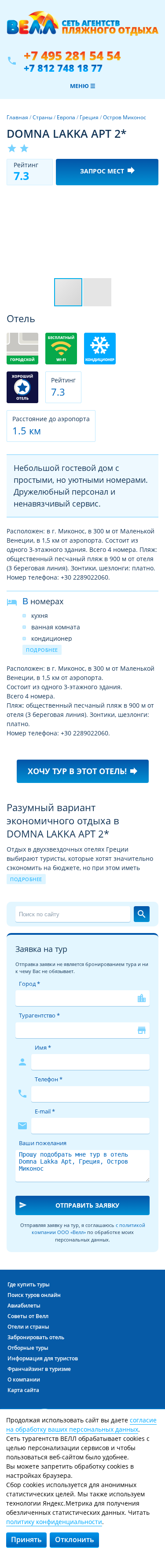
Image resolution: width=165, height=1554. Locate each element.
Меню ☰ (82, 86)
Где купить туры (28, 1284)
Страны (42, 117)
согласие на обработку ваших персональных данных (81, 1424)
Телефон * (48, 1079)
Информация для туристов (42, 1358)
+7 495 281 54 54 (72, 55)
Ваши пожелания (42, 1143)
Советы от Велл (27, 1316)
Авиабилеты (23, 1305)
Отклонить (74, 1539)
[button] (150, 200)
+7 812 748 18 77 (63, 67)
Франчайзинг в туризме (39, 1369)
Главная (17, 117)
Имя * (43, 1047)
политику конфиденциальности (54, 1521)
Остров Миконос (124, 117)
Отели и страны (28, 1326)
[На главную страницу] (82, 28)
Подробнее (42, 650)
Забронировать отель (35, 1337)
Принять (26, 1539)
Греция (89, 117)
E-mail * (45, 1111)
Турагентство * (39, 1015)
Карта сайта (23, 1390)
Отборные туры (27, 1348)
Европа (66, 117)
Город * (29, 984)
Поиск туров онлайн (34, 1295)
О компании (23, 1379)
